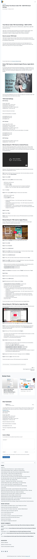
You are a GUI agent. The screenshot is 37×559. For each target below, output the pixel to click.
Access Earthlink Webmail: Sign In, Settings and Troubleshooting (12, 470)
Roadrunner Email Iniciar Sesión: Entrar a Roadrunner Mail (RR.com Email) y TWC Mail (16, 490)
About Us (3, 467)
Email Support (7, 393)
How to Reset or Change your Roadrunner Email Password (11, 515)
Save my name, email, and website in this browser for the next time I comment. (16, 454)
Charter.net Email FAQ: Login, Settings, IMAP (9, 479)
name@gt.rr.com (5, 410)
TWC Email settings (6, 364)
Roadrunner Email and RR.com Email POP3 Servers (10, 517)
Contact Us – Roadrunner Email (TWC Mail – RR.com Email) (11, 481)
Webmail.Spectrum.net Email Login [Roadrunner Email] (11, 496)
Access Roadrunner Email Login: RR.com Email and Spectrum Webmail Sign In (19, 536)
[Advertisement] (18, 17)
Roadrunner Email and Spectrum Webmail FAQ (9, 507)
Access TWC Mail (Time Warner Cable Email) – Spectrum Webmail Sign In (9, 391)
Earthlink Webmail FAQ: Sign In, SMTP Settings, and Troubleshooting (13, 482)
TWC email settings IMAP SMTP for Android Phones (18, 364)
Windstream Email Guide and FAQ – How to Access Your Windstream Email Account (16, 498)
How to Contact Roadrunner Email (7, 512)
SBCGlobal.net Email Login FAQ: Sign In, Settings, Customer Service (13, 493)
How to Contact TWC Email (27, 389)
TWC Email (4, 4)
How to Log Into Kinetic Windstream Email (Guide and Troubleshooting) (14, 485)
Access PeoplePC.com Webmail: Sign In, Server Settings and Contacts (14, 505)
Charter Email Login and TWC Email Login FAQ (9, 510)
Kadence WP (27, 556)
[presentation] (10, 383)
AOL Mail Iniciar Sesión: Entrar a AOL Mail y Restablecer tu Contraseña (14, 478)
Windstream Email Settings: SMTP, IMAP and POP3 (10, 499)
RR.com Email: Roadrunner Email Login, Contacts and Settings (12, 491)
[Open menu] (35, 1)
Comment (5, 439)
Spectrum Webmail (15, 61)
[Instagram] (5, 551)
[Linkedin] (7, 551)
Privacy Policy (3, 487)
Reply (33, 404)
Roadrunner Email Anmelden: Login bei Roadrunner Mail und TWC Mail (14, 488)
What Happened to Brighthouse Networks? (28, 369)
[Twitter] (3, 551)
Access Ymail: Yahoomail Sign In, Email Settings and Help (11, 475)
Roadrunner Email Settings (6, 519)
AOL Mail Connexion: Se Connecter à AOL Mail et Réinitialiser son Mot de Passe (15, 476)
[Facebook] (2, 551)
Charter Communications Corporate (7, 546)
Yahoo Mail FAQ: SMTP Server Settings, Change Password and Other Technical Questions (17, 501)
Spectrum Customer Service (6, 544)
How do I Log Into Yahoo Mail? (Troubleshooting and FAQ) (11, 484)
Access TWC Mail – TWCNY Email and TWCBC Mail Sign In (11, 473)
